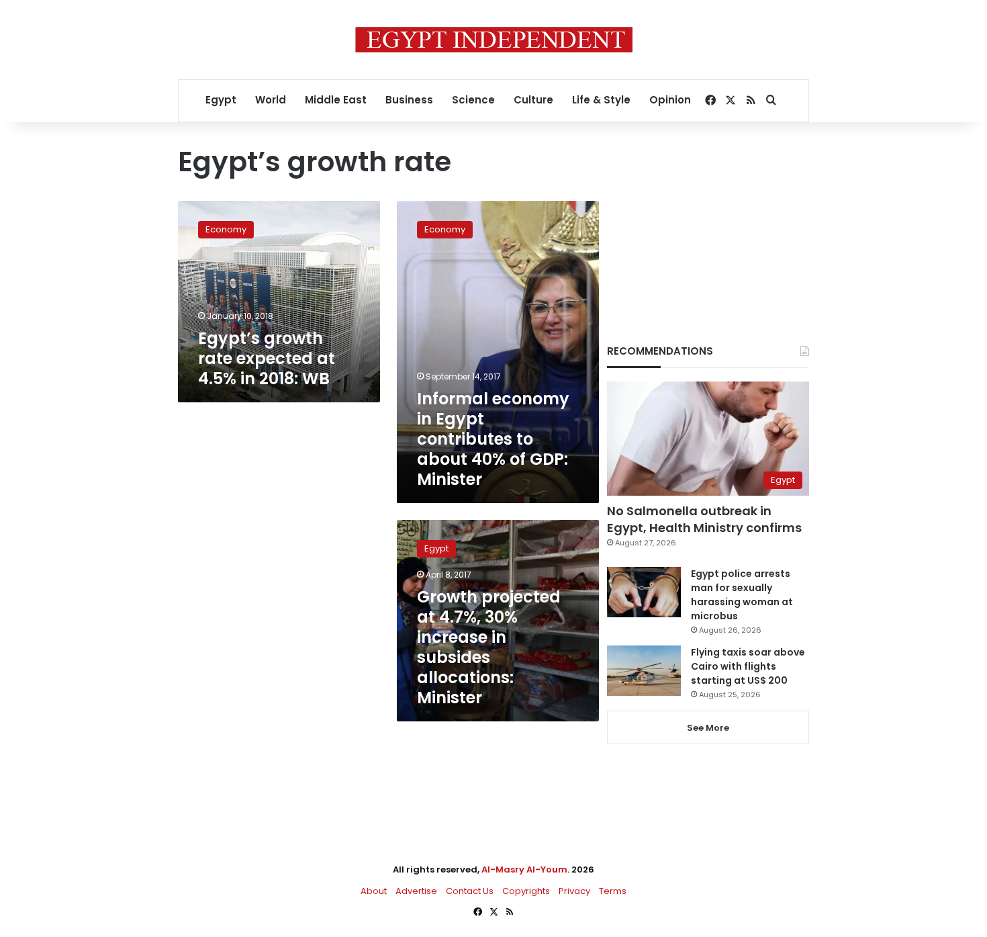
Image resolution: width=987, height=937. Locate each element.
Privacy (574, 891)
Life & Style (601, 100)
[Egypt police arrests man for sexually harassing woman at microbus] (644, 592)
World (270, 100)
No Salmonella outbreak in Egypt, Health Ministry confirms (704, 519)
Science (473, 100)
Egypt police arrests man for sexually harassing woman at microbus (742, 595)
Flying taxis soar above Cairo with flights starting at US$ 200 (748, 666)
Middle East (336, 100)
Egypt (220, 100)
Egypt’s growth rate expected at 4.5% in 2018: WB (266, 358)
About (374, 891)
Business (409, 100)
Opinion (670, 100)
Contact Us (469, 891)
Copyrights (526, 891)
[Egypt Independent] (493, 39)
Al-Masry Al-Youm (524, 869)
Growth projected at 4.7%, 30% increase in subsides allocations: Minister (489, 647)
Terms (612, 891)
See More (708, 727)
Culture (533, 100)
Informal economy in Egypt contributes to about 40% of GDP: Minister (493, 439)
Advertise (416, 891)
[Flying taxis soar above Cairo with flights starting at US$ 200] (644, 670)
